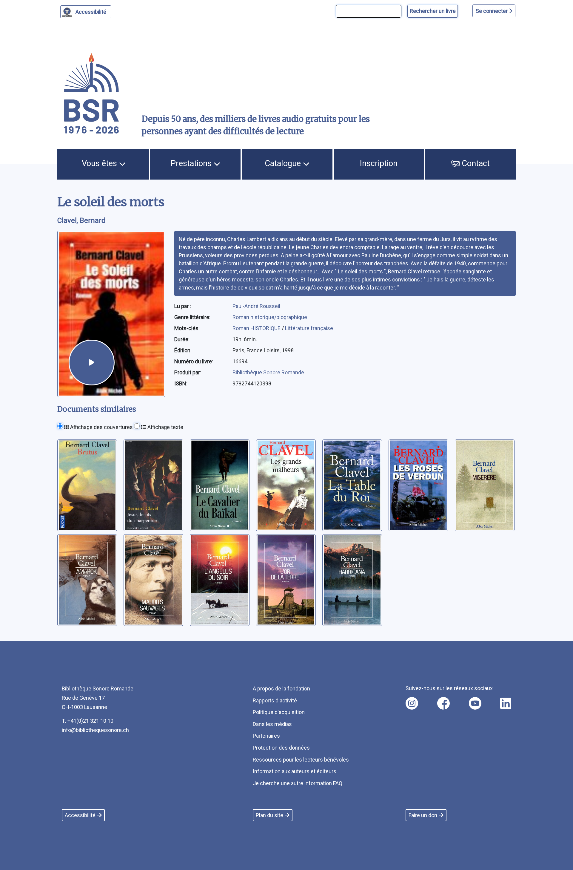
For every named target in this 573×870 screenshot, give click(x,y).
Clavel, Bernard (81, 220)
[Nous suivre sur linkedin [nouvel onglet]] (505, 703)
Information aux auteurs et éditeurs (294, 771)
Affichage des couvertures (101, 427)
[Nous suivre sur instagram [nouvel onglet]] (412, 703)
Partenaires (266, 736)
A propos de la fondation (281, 688)
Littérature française (309, 328)
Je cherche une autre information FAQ (297, 783)
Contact (475, 163)
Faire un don (423, 815)
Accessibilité (91, 12)
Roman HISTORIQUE (257, 328)
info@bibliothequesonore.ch (95, 730)
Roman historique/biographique (269, 317)
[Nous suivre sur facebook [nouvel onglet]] (443, 703)
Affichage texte (164, 427)
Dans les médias (272, 724)
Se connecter (492, 11)
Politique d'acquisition (279, 712)
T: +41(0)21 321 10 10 (87, 721)
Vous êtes (100, 163)
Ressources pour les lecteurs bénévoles (301, 759)
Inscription (379, 163)
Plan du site (269, 815)
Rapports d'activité (275, 700)
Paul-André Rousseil (256, 306)
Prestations (192, 163)
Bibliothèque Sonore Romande (268, 372)
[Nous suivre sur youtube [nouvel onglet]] (475, 703)
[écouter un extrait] (92, 363)
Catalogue (284, 163)
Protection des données (281, 748)
